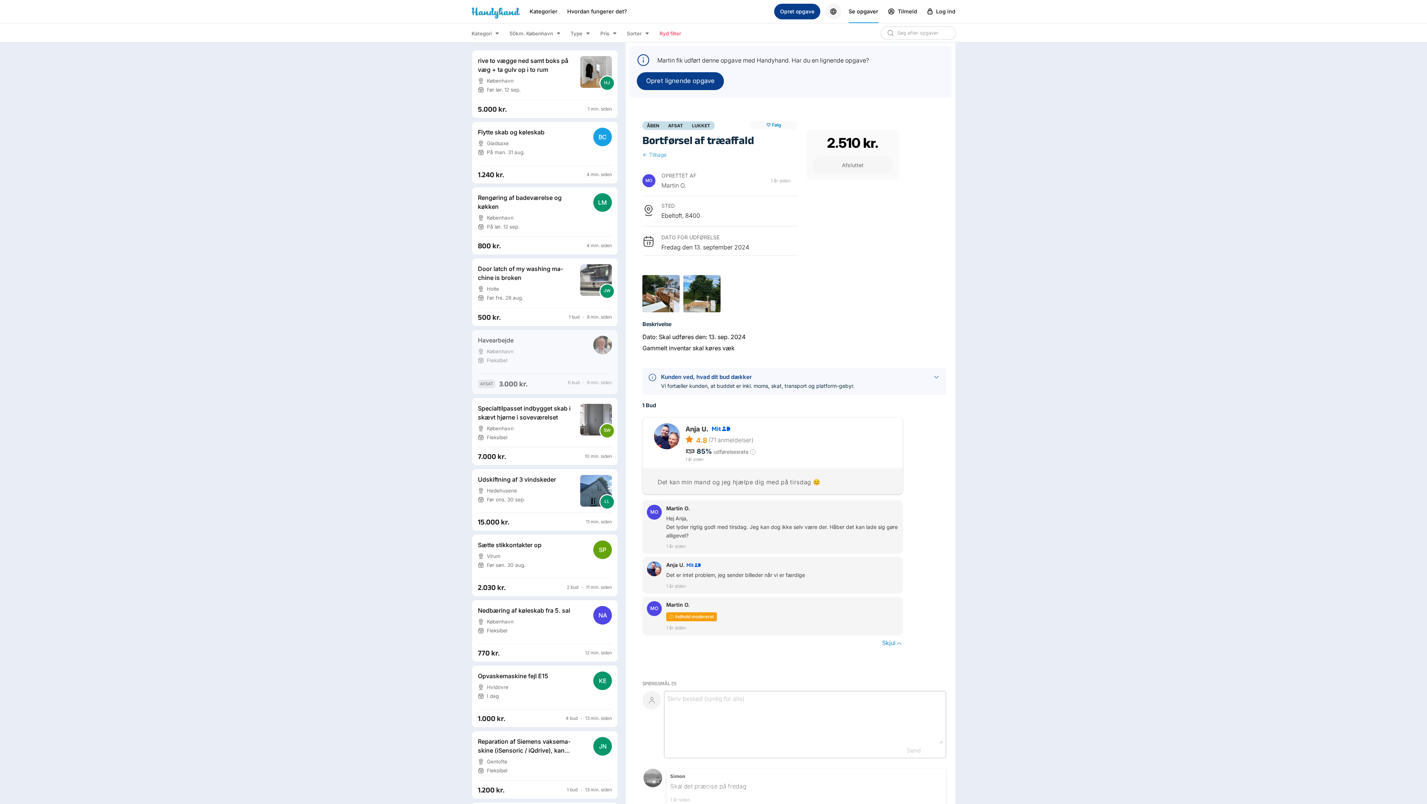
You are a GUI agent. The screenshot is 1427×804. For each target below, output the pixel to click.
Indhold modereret (694, 616)
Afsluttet (852, 165)
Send (914, 750)
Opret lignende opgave (680, 80)
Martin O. (673, 185)
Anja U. (697, 429)
